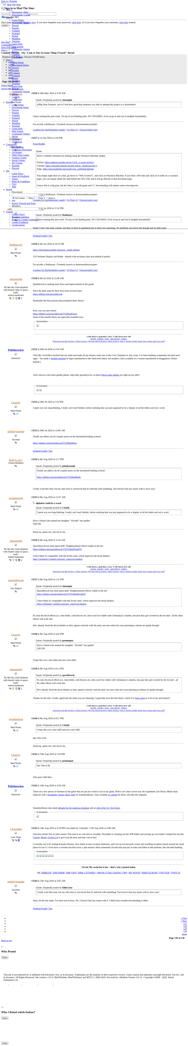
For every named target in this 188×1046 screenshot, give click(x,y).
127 (185, 923)
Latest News (17, 173)
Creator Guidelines (20, 217)
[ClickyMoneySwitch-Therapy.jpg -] (49, 856)
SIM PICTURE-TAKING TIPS (112, 872)
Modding (16, 38)
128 (185, 926)
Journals (15, 165)
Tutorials (16, 41)
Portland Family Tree (42, 236)
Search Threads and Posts (24, 203)
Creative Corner (19, 157)
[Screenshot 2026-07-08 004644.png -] (38, 326)
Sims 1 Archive (126, 341)
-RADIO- (100, 339)
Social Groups (18, 160)
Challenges (17, 57)
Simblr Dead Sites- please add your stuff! (148, 341)
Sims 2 (9, 17)
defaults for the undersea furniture (73, 808)
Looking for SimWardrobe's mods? (49, 270)
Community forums (21, 49)
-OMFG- (124, 339)
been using (140, 698)
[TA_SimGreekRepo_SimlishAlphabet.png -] (38, 390)
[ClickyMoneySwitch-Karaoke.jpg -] (46, 856)
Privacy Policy (29, 985)
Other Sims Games (20, 155)
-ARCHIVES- (115, 339)
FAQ (14, 184)
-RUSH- (93, 339)
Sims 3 (9, 60)
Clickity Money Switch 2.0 (45, 837)
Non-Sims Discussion (22, 150)
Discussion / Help (20, 12)
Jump (184, 934)
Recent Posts (18, 147)
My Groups (17, 163)
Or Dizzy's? (72, 270)
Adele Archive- (114, 341)
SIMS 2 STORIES (86, 872)
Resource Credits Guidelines (25, 219)
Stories (15, 52)
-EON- (106, 339)
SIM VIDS (71, 872)
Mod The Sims (14, 4)
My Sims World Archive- (98, 341)
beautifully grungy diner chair (61, 794)
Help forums (17, 46)
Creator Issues (18, 225)
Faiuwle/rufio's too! (89, 270)
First (184, 918)
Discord (15, 168)
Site (7, 171)
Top (5, 985)
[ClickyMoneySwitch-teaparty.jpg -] (38, 856)
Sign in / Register (9, 1)
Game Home (18, 20)
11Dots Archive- (81, 341)
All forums (17, 152)
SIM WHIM (58, 872)
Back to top (6, 940)
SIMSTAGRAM (149, 872)
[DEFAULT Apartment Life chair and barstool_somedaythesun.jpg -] (38, 816)
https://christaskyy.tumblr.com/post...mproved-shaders (57, 559)
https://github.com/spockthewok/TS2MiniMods (55, 443)
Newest (15, 25)
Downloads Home (20, 23)
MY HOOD (134, 872)
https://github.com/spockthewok (47, 294)
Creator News (18, 214)
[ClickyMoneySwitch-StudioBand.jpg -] (43, 856)
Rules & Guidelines (21, 181)
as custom (112, 794)
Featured (16, 33)
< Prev (184, 921)
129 (185, 929)
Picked (15, 36)
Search (9, 189)
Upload (9, 211)
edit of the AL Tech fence (108, 808)
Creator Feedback (20, 222)
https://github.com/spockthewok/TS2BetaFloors (55, 314)
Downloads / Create (21, 15)
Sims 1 (9, 9)
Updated (16, 31)
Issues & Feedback (20, 176)
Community (11, 144)
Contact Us (15, 985)
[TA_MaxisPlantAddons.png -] (41, 390)
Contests (16, 54)
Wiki (14, 187)
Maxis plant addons (110, 375)
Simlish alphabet (58, 358)
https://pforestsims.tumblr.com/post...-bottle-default (56, 250)
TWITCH (175, 872)
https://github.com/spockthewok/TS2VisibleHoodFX (57, 549)
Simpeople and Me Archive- (64, 341)
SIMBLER (46, 872)
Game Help (17, 44)
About (15, 179)
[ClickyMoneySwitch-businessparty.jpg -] (52, 856)
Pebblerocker (16, 350)
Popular (15, 28)
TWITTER (164, 872)
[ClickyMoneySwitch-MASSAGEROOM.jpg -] (41, 856)
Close (4, 957)
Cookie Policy (45, 985)
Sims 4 (9, 102)
